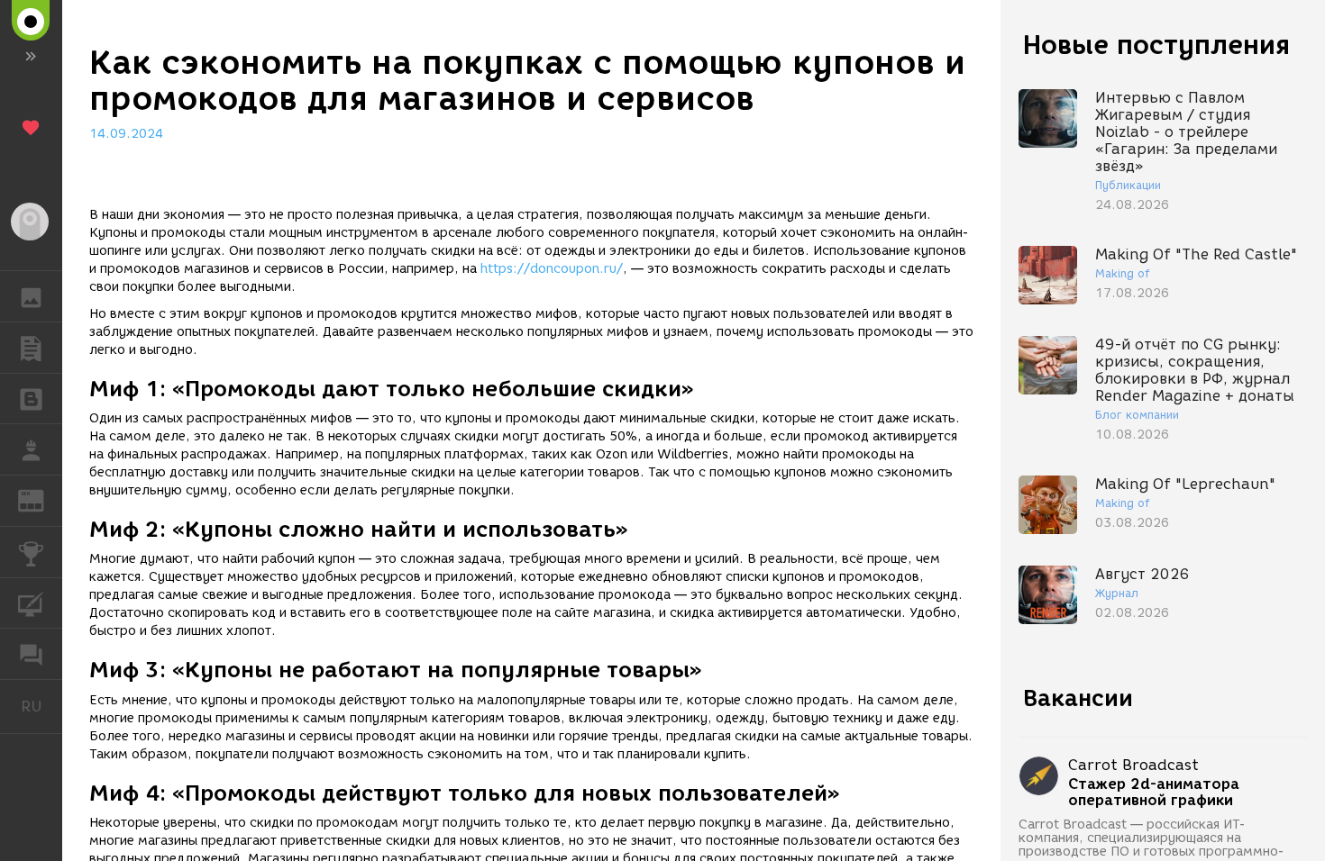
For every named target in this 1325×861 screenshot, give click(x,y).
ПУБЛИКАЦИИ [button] (31, 347)
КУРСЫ (31, 603)
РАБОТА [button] (31, 449)
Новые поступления (1156, 44)
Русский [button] (41, 706)
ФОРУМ (31, 654)
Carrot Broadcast (1133, 765)
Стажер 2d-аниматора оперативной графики (1153, 792)
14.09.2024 (126, 133)
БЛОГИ (31, 399)
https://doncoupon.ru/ (551, 268)
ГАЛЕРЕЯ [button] (31, 296)
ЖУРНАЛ (42, 499)
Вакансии (1078, 697)
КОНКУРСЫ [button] (31, 552)
